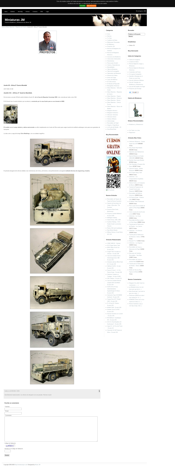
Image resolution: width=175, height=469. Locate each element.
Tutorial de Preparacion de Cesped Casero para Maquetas (136, 189)
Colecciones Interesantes (114, 59)
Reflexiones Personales (113, 42)
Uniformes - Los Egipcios (135, 243)
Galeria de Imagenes (134, 59)
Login (47, 11)
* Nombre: (7, 406)
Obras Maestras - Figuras (114, 96)
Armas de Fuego (111, 77)
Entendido (82, 5)
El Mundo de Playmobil (113, 83)
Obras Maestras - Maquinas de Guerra (16, 27)
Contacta (35, 11)
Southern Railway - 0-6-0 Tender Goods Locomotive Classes (114, 224)
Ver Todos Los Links (134, 130)
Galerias (12, 11)
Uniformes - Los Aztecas (135, 230)
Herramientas (110, 61)
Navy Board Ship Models (135, 147)
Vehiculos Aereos (111, 116)
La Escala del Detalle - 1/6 (114, 127)
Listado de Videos (134, 61)
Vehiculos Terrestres (112, 114)
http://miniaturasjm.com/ (21, 464)
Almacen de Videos (112, 75)
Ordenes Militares (111, 119)
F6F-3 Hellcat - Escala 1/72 (114, 278)
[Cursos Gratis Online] (113, 155)
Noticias (109, 36)
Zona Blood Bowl (111, 129)
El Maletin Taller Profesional (136, 201)
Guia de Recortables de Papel (137, 86)
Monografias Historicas (113, 85)
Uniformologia (110, 121)
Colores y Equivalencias (113, 65)
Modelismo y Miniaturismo (136, 124)
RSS (41, 11)
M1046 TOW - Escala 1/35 (114, 307)
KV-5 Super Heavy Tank (135, 172)
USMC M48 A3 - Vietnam (113, 243)
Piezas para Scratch (112, 63)
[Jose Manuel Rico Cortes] (110, 190)
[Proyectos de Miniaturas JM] (47, 53)
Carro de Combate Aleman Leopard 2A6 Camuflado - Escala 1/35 (114, 282)
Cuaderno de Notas (112, 40)
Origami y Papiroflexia (113, 125)
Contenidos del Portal (134, 72)
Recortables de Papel (112, 123)
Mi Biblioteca (110, 44)
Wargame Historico (112, 110)
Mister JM (37, 464)
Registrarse (132, 132)
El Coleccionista (111, 81)
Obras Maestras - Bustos (113, 100)
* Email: (7, 411)
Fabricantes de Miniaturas (114, 73)
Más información (91, 5)
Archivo (28, 11)
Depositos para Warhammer (136, 152)
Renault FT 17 (133, 241)
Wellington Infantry (112, 217)
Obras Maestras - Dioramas (114, 98)
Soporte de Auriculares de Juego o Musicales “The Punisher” (114, 205)
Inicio (6, 11)
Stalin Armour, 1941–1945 (114, 219)
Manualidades (110, 67)
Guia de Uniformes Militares (136, 80)
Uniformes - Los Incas (135, 216)
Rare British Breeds (112, 230)
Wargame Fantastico (112, 112)
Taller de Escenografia (113, 71)
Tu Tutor (109, 38)
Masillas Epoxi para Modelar (136, 160)
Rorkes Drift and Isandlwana (114, 228)
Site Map (20, 11)
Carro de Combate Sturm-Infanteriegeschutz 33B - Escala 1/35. (114, 258)
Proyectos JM (111, 46)
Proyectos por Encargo (135, 88)
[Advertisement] (51, 66)
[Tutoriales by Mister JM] (113, 172)
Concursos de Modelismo (114, 57)
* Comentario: (8, 415)
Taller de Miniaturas (112, 69)
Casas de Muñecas (112, 79)
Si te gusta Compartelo (135, 74)
